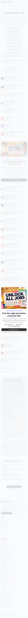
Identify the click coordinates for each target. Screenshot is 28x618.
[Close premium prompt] (25, 288)
